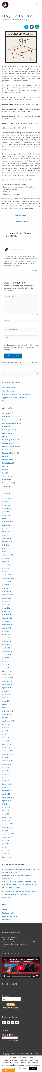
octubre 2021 (6, 575)
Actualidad (6, 413)
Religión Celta (7, 460)
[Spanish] (12, 1035)
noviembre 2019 (7, 618)
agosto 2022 (6, 561)
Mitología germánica (9, 440)
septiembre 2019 (8, 624)
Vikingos (5, 486)
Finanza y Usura (7, 430)
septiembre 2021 (8, 578)
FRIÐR (4, 401)
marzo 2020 (6, 608)
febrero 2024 (6, 531)
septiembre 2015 (8, 761)
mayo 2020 (6, 601)
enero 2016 (6, 747)
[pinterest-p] (17, 1022)
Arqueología (6, 416)
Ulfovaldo (14, 248)
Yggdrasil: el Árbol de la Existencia (14, 398)
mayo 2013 (6, 847)
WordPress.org (7, 919)
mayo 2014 (6, 807)
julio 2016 (5, 728)
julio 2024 (5, 528)
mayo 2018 (6, 661)
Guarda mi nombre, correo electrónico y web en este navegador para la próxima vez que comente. (21, 347)
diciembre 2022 (7, 555)
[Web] (21, 338)
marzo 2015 (6, 781)
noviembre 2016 (7, 714)
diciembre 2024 (7, 522)
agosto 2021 (6, 581)
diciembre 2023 (7, 538)
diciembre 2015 (7, 751)
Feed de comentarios (9, 916)
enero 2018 (6, 674)
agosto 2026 (6, 498)
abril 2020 (5, 605)
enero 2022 (6, 571)
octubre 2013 (7, 830)
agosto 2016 (6, 724)
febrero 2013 (6, 857)
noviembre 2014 (7, 791)
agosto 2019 (6, 628)
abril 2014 (5, 810)
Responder (34, 270)
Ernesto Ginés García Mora (11, 869)
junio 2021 (5, 588)
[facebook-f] (4, 1022)
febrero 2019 (6, 635)
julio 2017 (5, 691)
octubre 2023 (7, 542)
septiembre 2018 (8, 651)
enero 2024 (6, 535)
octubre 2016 (7, 717)
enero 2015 (6, 787)
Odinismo (16, 20)
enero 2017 (6, 708)
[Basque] (3, 1035)
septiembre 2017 (8, 684)
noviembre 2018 (7, 644)
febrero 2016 (6, 744)
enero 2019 (6, 638)
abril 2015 (5, 777)
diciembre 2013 (7, 824)
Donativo (5, 996)
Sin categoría (6, 483)
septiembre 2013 (8, 834)
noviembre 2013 (7, 827)
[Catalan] (5, 1035)
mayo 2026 (6, 505)
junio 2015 (5, 771)
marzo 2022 (6, 568)
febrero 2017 (6, 704)
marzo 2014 (6, 814)
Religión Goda (7, 463)
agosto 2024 (6, 525)
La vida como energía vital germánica (22, 891)
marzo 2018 (6, 668)
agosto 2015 (6, 764)
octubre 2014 (7, 794)
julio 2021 (5, 585)
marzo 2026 (6, 508)
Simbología (6, 479)
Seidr (4, 473)
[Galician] (10, 1035)
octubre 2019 (7, 621)
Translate (15, 1040)
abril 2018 (5, 664)
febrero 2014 (6, 817)
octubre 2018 (6, 648)
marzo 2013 (6, 854)
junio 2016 (5, 731)
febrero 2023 (6, 548)
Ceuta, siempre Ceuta (9, 387)
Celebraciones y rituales (10, 420)
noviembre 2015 (7, 754)
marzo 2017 (6, 701)
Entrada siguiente (21, 221)
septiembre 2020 (8, 595)
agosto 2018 (6, 654)
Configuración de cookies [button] (16, 1068)
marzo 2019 (6, 631)
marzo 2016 (6, 741)
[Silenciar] (34, 976)
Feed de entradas (8, 913)
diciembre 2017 (7, 678)
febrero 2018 (6, 671)
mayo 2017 (6, 694)
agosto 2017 (6, 688)
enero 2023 (6, 551)
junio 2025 (5, 512)
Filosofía (5, 426)
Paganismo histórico (9, 453)
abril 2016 (5, 737)
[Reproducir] (5, 976)
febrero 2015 (6, 784)
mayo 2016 (6, 734)
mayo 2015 (6, 774)
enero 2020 (6, 611)
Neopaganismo (7, 443)
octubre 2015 (6, 757)
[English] (7, 1035)
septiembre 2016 (8, 721)
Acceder (5, 910)
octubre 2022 (7, 558)
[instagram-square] (13, 1022)
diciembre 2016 (7, 711)
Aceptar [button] (32, 1068)
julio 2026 (5, 502)
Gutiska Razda (7, 433)
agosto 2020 (6, 598)
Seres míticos (7, 476)
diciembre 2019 (7, 615)
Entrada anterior (21, 216)
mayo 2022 (6, 565)
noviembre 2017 (7, 681)
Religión (5, 456)
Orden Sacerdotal (8, 391)
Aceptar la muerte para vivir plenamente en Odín (19, 394)
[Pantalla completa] (37, 976)
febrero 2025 (6, 518)
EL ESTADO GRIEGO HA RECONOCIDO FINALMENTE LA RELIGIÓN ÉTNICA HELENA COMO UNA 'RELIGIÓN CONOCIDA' (20, 885)
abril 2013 (5, 850)
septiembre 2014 (8, 797)
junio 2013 (5, 844)
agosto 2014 (6, 801)
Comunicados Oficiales (10, 423)
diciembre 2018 (7, 641)
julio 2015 (5, 767)
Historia (5, 436)
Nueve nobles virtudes (10, 446)
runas (4, 466)
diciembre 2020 (7, 591)
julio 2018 (5, 658)
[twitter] (9, 1022)
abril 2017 (5, 698)
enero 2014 (6, 820)
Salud (4, 469)
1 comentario (6, 20)
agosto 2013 (6, 837)
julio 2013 (5, 840)
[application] (21, 967)
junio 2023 (6, 545)
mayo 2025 (6, 515)
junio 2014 (5, 804)
